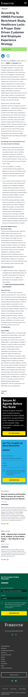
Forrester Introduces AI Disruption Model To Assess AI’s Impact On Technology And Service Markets (13, 496)
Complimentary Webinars (7, 650)
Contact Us (4, 653)
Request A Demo (14, 675)
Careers (3, 657)
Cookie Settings (22, 689)
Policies (3, 659)
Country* (4, 463)
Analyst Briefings (5, 646)
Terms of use (5, 689)
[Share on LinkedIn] (3, 56)
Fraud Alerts (4, 663)
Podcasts (3, 661)
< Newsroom (4, 8)
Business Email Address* (8, 456)
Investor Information (6, 655)
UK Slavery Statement (6, 668)
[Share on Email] (8, 56)
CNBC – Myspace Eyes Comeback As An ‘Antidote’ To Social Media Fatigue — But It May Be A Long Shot (13, 537)
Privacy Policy (13, 689)
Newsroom (3, 648)
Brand (2, 666)
